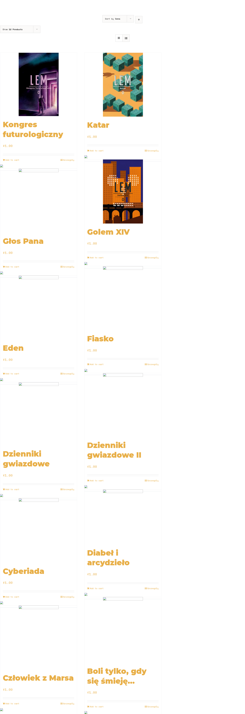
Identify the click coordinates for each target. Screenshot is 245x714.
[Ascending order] (138, 19)
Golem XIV (108, 232)
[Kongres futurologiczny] (38, 84)
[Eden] (38, 308)
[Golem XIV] (122, 191)
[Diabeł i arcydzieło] (122, 516)
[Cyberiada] (38, 530)
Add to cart (12, 159)
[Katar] (122, 85)
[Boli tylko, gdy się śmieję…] (122, 630)
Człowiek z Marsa (38, 678)
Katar (98, 125)
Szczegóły (68, 159)
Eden (13, 348)
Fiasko (100, 338)
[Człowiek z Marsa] (38, 637)
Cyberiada (23, 571)
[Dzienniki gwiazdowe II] (122, 405)
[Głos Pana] (38, 201)
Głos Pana (23, 241)
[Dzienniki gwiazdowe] (38, 413)
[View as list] (125, 38)
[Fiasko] (122, 298)
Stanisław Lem (12, 141)
